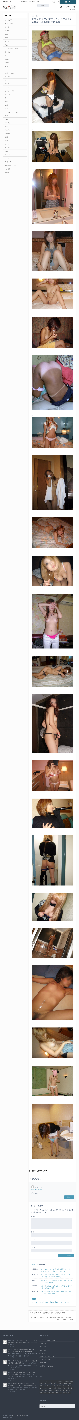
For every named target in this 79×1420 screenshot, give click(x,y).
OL (52, 1381)
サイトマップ (55, 2)
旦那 (45, 1392)
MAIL (68, 2)
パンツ (64, 1385)
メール (33, 1240)
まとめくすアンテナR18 (47, 1356)
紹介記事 (7, 169)
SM (6, 98)
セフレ (41, 1302)
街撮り (7, 140)
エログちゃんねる (45, 1359)
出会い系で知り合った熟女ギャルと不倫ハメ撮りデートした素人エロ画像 (56, 1287)
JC (43, 1381)
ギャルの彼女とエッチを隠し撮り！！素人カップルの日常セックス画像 (56, 1281)
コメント (35, 1217)
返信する (69, 1197)
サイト (33, 1247)
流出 (53, 1302)
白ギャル (59, 1302)
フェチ (7, 158)
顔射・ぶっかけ (9, 73)
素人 (60, 1392)
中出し (59, 1388)
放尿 (6, 108)
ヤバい (7, 151)
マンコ (45, 1388)
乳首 (64, 1388)
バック (53, 1385)
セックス (65, 1383)
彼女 (70, 1390)
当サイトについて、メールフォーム (71, 7)
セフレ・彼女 (9, 23)
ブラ (41, 1388)
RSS (61, 6)
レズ (6, 105)
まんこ (7, 59)
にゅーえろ (43, 1343)
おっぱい (7, 52)
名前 (32, 1232)
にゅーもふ (43, 1350)
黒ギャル (67, 1302)
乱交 (6, 80)
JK (49, 1381)
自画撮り (7, 133)
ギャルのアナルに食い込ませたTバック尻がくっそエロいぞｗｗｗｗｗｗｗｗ (57, 1292)
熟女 (6, 38)
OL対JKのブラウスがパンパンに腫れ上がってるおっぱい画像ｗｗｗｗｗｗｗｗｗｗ (23, 1342)
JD (46, 1381)
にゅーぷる (43, 1347)
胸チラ (7, 126)
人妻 (6, 34)
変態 (46, 1390)
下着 (6, 119)
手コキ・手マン (9, 91)
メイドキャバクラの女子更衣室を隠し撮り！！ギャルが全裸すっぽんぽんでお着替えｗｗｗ (56, 1276)
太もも (7, 66)
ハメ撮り (7, 76)
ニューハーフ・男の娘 (11, 48)
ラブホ (47, 1302)
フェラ (7, 87)
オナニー (7, 94)
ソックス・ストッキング (12, 112)
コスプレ (7, 130)
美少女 (7, 30)
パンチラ (7, 123)
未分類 (7, 172)
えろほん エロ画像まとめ (47, 1340)
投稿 (41, 1392)
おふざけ (7, 147)
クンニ (7, 84)
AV (41, 1381)
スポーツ (7, 155)
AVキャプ (8, 162)
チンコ (42, 1385)
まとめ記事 (8, 20)
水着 (6, 115)
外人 (6, 45)
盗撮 (6, 137)
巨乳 (67, 1390)
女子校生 (7, 27)
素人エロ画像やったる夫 (19, 1415)
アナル (7, 62)
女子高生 (56, 1390)
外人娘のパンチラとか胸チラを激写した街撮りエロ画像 (49, 1313)
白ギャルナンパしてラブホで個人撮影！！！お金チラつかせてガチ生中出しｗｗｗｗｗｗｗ (56, 1270)
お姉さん (66, 1381)
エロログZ (43, 1363)
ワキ (6, 69)
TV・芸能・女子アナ (11, 165)
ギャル (34, 1264)
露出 (6, 101)
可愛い (42, 1390)
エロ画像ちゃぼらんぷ (46, 1366)
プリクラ (7, 144)
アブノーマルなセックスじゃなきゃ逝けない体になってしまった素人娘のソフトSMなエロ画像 (52, 1318)
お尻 (6, 55)
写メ (72, 1388)
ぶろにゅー (43, 1353)
